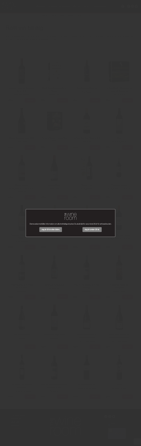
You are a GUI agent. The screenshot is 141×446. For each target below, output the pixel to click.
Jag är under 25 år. (92, 229)
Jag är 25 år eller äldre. (50, 229)
